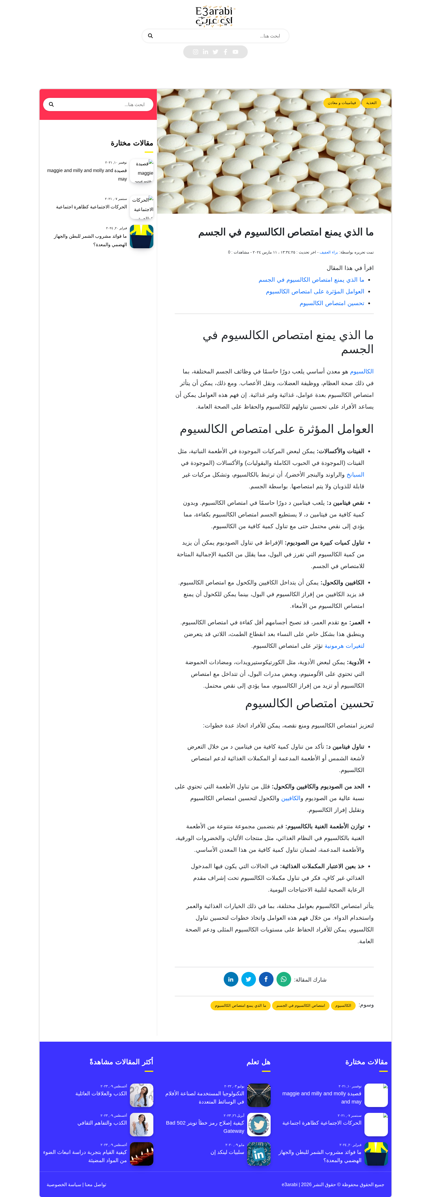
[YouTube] (235, 52)
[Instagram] (195, 52)
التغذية (371, 103)
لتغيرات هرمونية (344, 645)
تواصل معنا (95, 1184)
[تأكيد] (150, 36)
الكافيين (291, 798)
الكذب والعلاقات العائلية (101, 1093)
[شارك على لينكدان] (231, 979)
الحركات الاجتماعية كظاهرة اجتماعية (91, 206)
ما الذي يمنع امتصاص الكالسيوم (240, 1005)
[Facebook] (225, 52)
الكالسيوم (362, 371)
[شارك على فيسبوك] (266, 979)
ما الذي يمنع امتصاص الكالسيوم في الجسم (311, 279)
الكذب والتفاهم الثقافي (102, 1123)
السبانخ (355, 474)
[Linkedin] (205, 52)
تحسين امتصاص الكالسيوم (332, 303)
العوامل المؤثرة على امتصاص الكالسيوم (315, 291)
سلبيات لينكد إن (227, 1152)
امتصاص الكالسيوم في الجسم (300, 1005)
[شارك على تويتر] (248, 979)
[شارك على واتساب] (283, 979)
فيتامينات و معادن (342, 103)
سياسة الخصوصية (64, 1184)
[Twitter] (215, 52)
